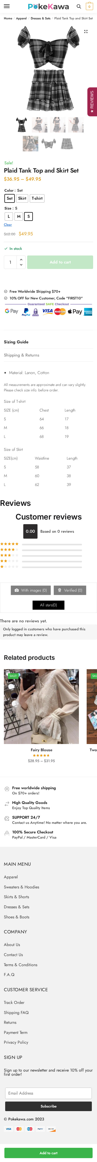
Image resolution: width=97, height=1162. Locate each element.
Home (8, 18)
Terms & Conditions (20, 965)
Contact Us (13, 955)
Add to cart (48, 1153)
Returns (10, 1022)
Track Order (14, 1002)
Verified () (72, 590)
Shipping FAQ (16, 1013)
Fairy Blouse (41, 750)
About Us (12, 945)
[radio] (9, 198)
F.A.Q (9, 975)
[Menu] (11, 6)
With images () (33, 590)
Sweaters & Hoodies (21, 887)
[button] (86, 31)
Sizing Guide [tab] (16, 342)
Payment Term (15, 1032)
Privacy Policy (16, 1042)
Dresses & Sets (40, 18)
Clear (8, 224)
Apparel (21, 18)
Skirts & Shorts (16, 897)
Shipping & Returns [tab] (21, 355)
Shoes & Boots (16, 917)
